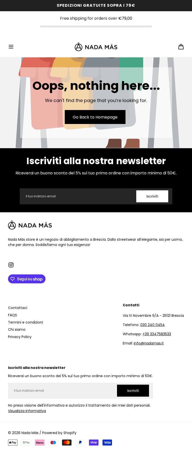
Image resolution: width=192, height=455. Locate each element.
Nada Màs (30, 432)
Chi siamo (17, 329)
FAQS (12, 315)
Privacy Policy (20, 336)
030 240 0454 (152, 324)
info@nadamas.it (149, 343)
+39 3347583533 (156, 334)
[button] (11, 47)
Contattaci (17, 307)
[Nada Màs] (96, 46)
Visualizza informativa (27, 410)
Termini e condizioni (25, 322)
